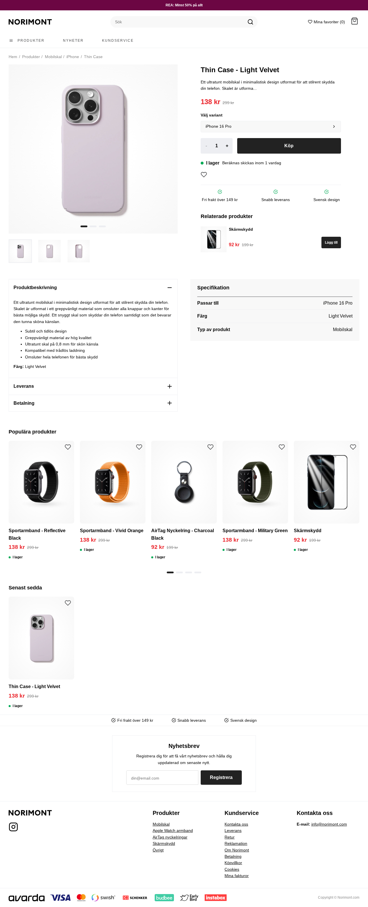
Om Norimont (237, 850)
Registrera (221, 777)
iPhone (72, 56)
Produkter (30, 56)
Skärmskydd (164, 843)
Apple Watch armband (173, 830)
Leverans (233, 830)
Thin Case (93, 56)
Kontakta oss (236, 824)
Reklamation (236, 843)
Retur (230, 837)
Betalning (233, 856)
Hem (13, 56)
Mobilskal (53, 56)
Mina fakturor (237, 875)
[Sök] (250, 22)
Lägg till (331, 242)
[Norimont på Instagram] (13, 828)
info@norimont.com (329, 824)
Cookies (232, 869)
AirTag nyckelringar (170, 837)
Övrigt (158, 850)
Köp (289, 145)
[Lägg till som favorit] (204, 174)
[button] (354, 22)
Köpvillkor (233, 862)
